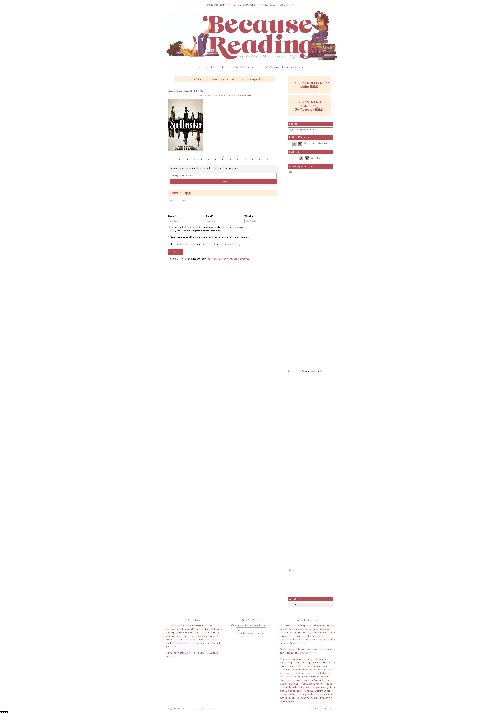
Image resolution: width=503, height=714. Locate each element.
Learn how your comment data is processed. (228, 259)
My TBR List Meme (244, 67)
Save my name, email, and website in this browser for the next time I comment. (210, 237)
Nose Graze (330, 709)
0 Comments (244, 96)
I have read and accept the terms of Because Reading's (205, 244)
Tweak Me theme (315, 709)
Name (172, 216)
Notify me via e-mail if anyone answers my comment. (196, 230)
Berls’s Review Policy (245, 5)
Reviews (226, 67)
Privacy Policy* (231, 244)
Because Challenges (292, 67)
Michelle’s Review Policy (217, 5)
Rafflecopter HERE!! (309, 109)
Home (198, 67)
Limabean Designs (268, 67)
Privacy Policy (267, 5)
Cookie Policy (287, 5)
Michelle (228, 96)
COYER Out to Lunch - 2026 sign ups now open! (224, 79)
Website (248, 216)
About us (211, 67)
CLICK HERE (195, 227)
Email (210, 216)
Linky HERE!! (309, 86)
